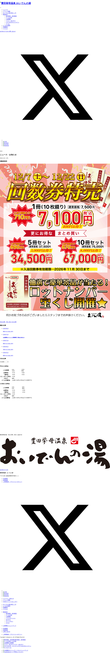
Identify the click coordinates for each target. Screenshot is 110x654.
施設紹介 (5, 14)
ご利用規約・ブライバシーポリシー (12, 481)
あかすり (8, 619)
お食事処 (8, 19)
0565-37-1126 (4, 31)
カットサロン (9, 621)
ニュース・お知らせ (8, 598)
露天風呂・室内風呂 (11, 16)
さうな (8, 24)
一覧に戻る (8, 322)
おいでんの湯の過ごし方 (9, 13)
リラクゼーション (11, 618)
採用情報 (5, 480)
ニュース (5, 9)
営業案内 (5, 27)
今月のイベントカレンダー (10, 601)
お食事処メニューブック (9, 625)
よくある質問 (6, 25)
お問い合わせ (6, 631)
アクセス (5, 28)
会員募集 (5, 478)
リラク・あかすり (11, 20)
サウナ (8, 623)
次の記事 (14, 322)
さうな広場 (9, 17)
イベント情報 (6, 11)
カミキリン (12, 22)
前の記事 (2, 322)
